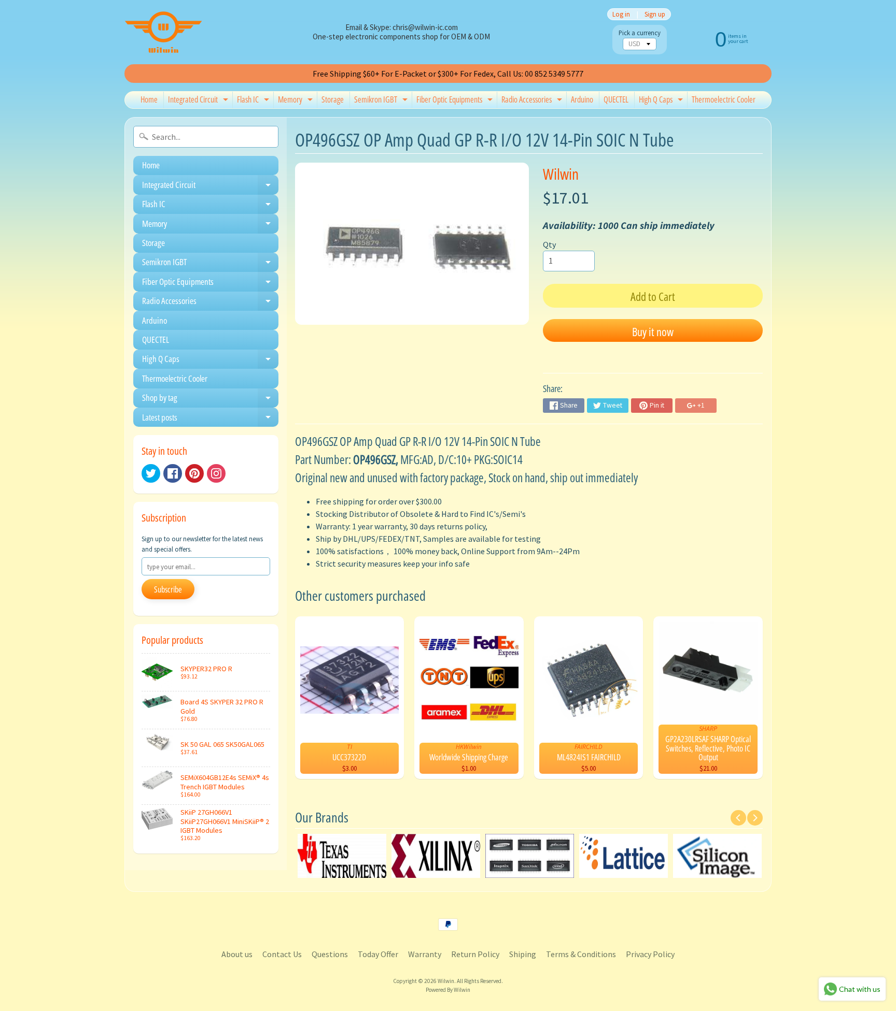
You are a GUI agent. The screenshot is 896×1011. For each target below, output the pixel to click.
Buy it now (653, 331)
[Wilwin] (163, 32)
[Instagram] (216, 473)
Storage (332, 99)
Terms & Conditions (581, 954)
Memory (296, 101)
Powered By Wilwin (448, 989)
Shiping (522, 954)
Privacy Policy (650, 954)
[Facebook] (172, 473)
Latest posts (210, 419)
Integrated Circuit (199, 101)
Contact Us (282, 954)
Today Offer (378, 954)
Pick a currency (640, 33)
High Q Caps (662, 101)
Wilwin (561, 174)
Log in (621, 14)
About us (237, 954)
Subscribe (168, 589)
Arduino (582, 99)
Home (149, 99)
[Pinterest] (194, 473)
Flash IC (254, 101)
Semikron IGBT (382, 101)
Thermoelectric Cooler (723, 99)
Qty (549, 244)
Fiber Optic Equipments (455, 101)
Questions (330, 954)
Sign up (655, 14)
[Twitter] (151, 473)
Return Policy (475, 954)
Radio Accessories (533, 101)
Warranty (424, 954)
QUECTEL (616, 99)
